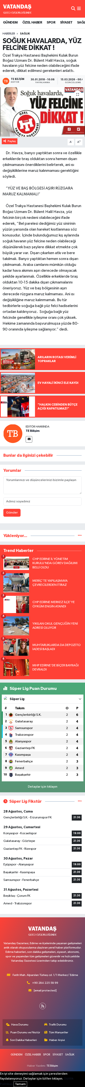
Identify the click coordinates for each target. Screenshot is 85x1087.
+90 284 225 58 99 (45, 982)
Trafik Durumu (57, 1024)
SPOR (51, 22)
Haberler (9, 33)
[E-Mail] (29, 439)
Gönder (12, 512)
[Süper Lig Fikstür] (80, 801)
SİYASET (66, 22)
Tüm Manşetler (58, 1032)
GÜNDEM (10, 22)
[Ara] (73, 8)
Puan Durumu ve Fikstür (25, 1032)
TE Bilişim (33, 430)
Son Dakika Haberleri (23, 1040)
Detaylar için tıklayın (42, 786)
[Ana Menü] (79, 8)
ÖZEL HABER (32, 22)
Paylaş (12, 141)
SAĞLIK (25, 33)
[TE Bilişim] (12, 433)
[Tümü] (80, 535)
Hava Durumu (19, 1024)
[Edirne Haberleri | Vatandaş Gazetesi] (17, 9)
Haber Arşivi (57, 1040)
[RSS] (42, 1006)
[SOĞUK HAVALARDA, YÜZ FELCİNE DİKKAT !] (42, 112)
